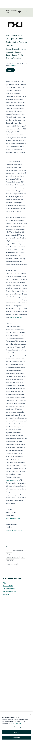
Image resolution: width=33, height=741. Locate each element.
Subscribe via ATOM (9, 592)
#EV (23, 557)
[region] (16, 726)
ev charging (10, 560)
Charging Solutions (12, 564)
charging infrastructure (13, 557)
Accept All (16, 737)
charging (9, 554)
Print (4, 583)
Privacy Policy (17, 723)
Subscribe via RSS (9, 589)
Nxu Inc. (13, 65)
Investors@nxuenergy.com (14, 530)
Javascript (6, 594)
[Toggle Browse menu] (26, 11)
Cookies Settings (16, 727)
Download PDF (8, 586)
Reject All (16, 732)
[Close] (31, 715)
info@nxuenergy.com (13, 518)
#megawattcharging (18, 550)
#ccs (8, 550)
